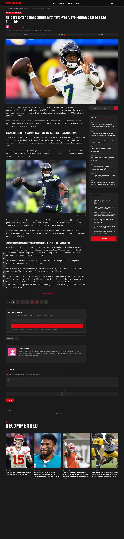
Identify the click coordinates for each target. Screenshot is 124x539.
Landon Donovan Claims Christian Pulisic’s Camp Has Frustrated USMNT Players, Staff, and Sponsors (103, 150)
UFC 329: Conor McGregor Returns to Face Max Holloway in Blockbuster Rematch (103, 176)
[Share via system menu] (13, 302)
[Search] (112, 3)
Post (9, 400)
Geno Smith (10, 338)
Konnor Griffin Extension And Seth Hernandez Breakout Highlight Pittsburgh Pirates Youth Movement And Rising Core (104, 214)
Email (64, 390)
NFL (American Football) (16, 8)
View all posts (24, 359)
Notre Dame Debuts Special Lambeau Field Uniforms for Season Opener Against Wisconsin (103, 159)
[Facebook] (23, 302)
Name (8, 390)
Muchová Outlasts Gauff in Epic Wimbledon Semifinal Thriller (103, 141)
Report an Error (46, 293)
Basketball (70, 3)
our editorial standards (37, 30)
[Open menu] (116, 3)
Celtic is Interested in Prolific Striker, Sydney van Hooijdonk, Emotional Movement (103, 202)
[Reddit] (32, 302)
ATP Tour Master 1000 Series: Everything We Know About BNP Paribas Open (104, 227)
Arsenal (53, 3)
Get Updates (47, 326)
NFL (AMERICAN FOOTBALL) (14, 12)
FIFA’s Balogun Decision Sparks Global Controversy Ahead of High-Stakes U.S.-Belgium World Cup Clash (102, 168)
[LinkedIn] (41, 302)
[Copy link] (46, 302)
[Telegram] (37, 302)
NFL (17, 338)
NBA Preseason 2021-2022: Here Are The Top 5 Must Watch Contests (104, 232)
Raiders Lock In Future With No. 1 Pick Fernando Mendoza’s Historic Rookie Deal (103, 134)
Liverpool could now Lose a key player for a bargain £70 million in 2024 (105, 208)
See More (104, 238)
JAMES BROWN (15, 27)
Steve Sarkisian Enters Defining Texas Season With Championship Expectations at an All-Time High (103, 126)
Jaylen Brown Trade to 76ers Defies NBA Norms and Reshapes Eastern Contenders (103, 183)
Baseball (61, 3)
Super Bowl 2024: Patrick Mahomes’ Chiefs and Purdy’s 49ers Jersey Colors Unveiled (19, 473)
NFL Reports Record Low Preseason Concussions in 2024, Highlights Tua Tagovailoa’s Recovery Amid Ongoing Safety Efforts (46, 475)
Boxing (78, 3)
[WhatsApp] (27, 302)
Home (7, 8)
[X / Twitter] (18, 302)
